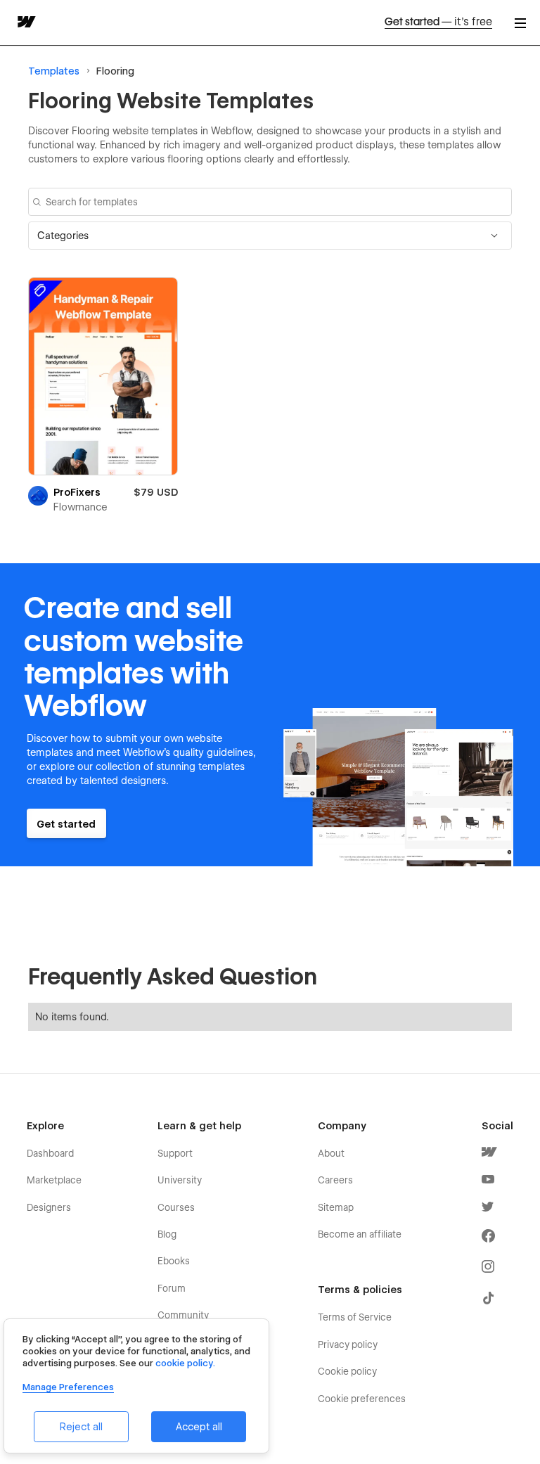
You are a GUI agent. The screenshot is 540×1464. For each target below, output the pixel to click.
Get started (438, 21)
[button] (270, 235)
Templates (53, 71)
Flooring (115, 71)
